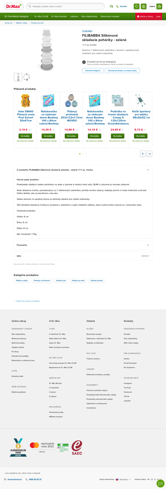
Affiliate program (55, 417)
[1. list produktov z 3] (80, 154)
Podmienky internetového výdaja (100, 399)
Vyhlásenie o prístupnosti (97, 403)
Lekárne (74, 16)
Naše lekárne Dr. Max (57, 338)
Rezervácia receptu (110, 16)
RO (158, 479)
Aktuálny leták (17, 376)
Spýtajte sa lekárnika (95, 343)
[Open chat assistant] (160, 483)
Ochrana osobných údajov (97, 390)
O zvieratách (54, 388)
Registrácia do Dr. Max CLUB (60, 367)
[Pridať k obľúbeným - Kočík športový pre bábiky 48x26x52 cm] (149, 94)
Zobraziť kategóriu (92, 70)
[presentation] (25, 101)
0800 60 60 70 (35, 479)
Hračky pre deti (78, 280)
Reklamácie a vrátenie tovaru (23, 360)
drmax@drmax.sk (15, 479)
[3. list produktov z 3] (86, 153)
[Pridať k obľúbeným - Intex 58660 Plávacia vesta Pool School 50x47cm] (34, 94)
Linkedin (127, 401)
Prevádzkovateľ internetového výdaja (101, 395)
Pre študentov (129, 367)
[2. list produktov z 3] (83, 153)
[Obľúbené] (136, 6)
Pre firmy (15, 352)
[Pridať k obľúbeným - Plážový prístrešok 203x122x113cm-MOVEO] (80, 94)
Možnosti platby (18, 343)
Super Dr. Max (54, 343)
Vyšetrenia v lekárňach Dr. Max (99, 338)
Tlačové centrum (93, 359)
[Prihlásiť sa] (143, 6)
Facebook (128, 392)
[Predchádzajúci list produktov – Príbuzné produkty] (143, 154)
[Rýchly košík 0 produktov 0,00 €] (159, 6)
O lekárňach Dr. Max (57, 334)
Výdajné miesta (18, 347)
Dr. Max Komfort (59, 16)
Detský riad (61, 280)
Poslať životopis (130, 363)
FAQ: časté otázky (131, 343)
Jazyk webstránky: (106, 479)
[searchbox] (65, 6)
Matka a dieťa (21, 280)
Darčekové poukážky (20, 356)
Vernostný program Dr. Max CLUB (62, 363)
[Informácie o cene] (29, 130)
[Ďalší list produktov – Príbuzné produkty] (149, 154)
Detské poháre (97, 280)
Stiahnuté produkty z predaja (98, 374)
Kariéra (126, 359)
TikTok (126, 396)
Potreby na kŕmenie (42, 280)
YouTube (127, 388)
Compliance (91, 408)
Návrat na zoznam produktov (28, 301)
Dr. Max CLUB (41, 16)
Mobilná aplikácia (19, 392)
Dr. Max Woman (55, 383)
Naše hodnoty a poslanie (59, 347)
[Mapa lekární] (111, 6)
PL (155, 479)
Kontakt (127, 334)
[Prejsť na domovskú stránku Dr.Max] (14, 6)
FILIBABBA (87, 31)
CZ (152, 479)
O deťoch (53, 396)
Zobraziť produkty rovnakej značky (122, 70)
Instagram (128, 383)
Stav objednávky (89, 16)
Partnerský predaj (56, 412)
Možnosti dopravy (19, 338)
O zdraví (52, 392)
